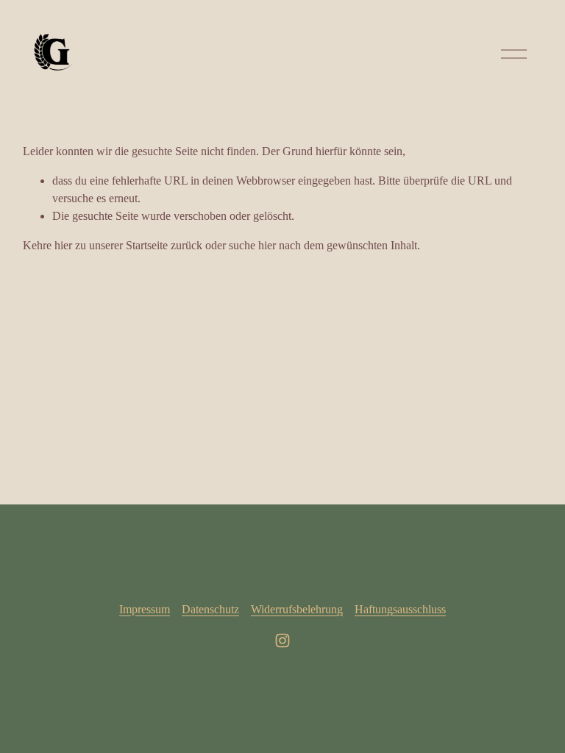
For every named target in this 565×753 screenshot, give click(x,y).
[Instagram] (282, 640)
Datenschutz (210, 609)
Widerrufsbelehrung (297, 609)
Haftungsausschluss (400, 609)
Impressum (144, 609)
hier (63, 245)
